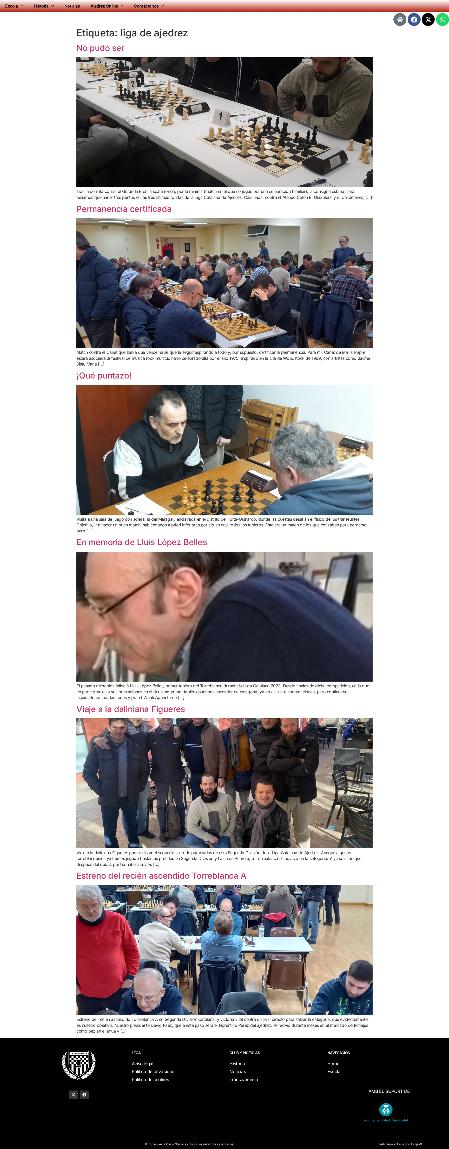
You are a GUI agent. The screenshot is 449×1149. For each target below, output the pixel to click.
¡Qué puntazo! (103, 375)
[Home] (399, 19)
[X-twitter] (428, 19)
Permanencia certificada (123, 209)
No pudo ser (100, 48)
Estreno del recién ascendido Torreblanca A (161, 876)
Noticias (72, 6)
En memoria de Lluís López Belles (141, 542)
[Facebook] (414, 19)
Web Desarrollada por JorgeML (401, 1144)
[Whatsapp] (442, 19)
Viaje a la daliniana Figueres (130, 709)
